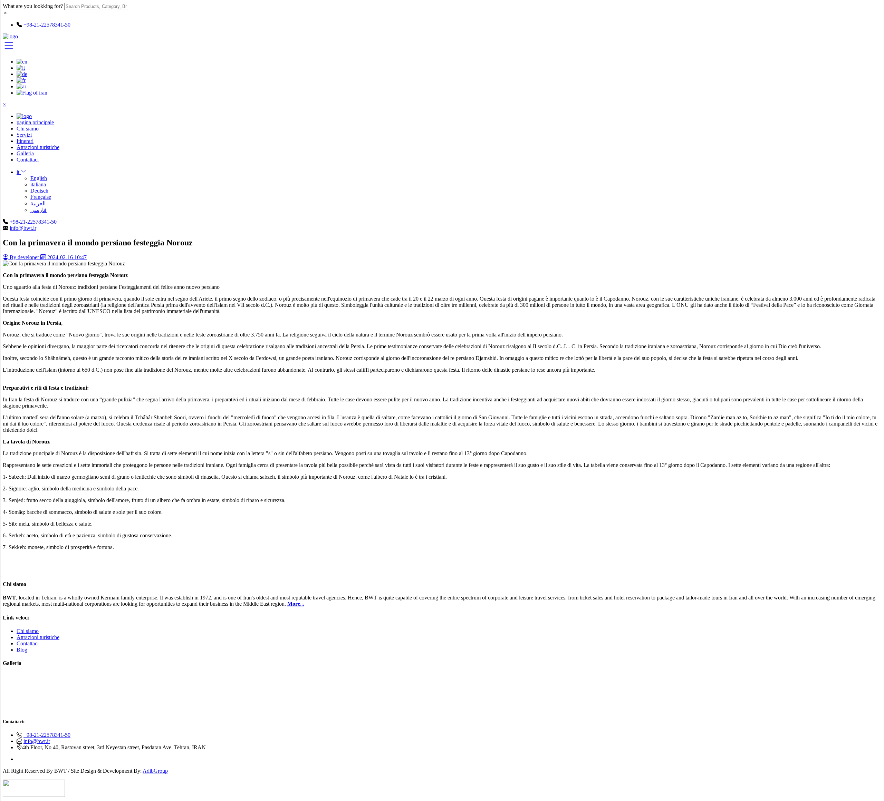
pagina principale (35, 122)
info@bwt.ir (23, 228)
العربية (38, 203)
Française (40, 197)
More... (295, 604)
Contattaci (28, 160)
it (19, 172)
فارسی (38, 210)
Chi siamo (28, 128)
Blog (22, 650)
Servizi (24, 135)
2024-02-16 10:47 (66, 257)
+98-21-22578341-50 (33, 222)
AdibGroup (155, 771)
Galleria (25, 153)
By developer (24, 257)
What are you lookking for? (33, 6)
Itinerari (25, 141)
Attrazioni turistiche (38, 147)
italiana (38, 184)
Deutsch (39, 191)
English (38, 178)
